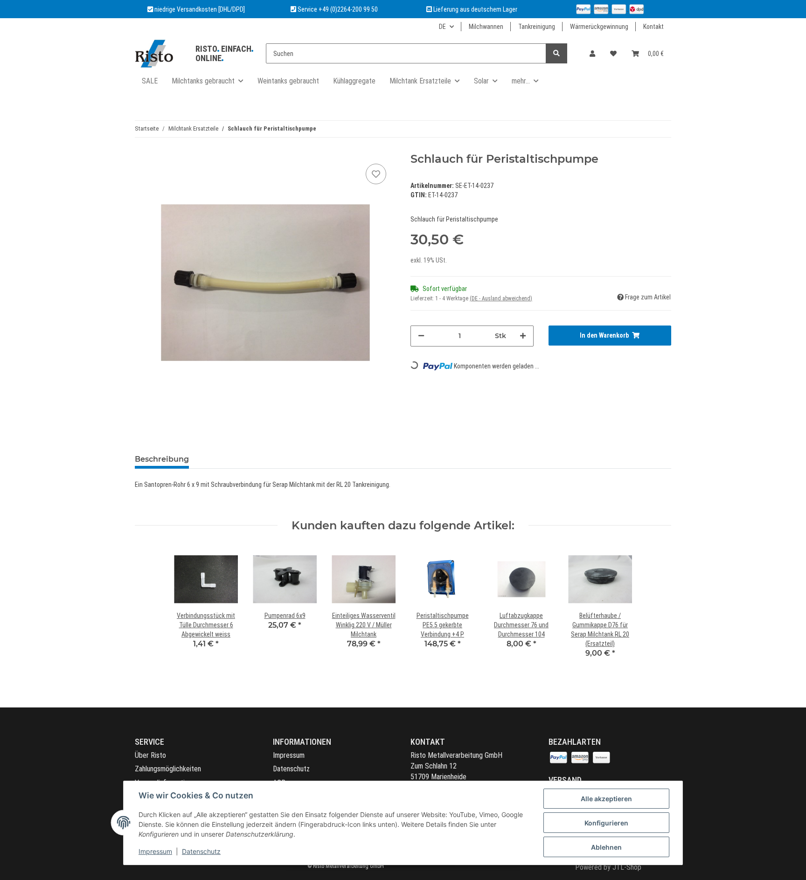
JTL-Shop (626, 867)
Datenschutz (291, 768)
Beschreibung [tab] (162, 459)
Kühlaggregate (354, 80)
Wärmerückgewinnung (599, 26)
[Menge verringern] (421, 336)
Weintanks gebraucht (288, 80)
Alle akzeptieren (606, 799)
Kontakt (653, 26)
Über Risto (150, 755)
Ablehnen (606, 847)
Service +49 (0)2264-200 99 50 (338, 9)
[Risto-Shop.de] (154, 53)
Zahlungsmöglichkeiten (168, 768)
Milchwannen (486, 26)
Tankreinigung (536, 26)
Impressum (289, 755)
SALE (150, 80)
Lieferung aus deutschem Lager (474, 9)
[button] (592, 53)
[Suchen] (556, 53)
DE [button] (442, 26)
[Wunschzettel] (613, 53)
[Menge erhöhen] (523, 336)
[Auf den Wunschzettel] (376, 174)
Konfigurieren (606, 823)
